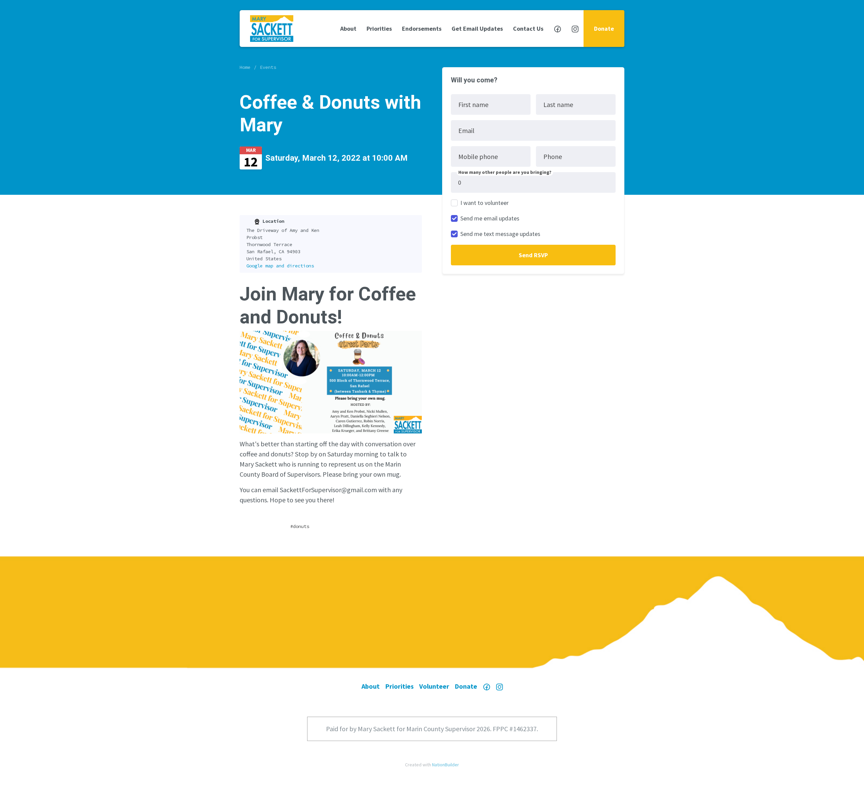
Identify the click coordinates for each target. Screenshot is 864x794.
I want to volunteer (484, 203)
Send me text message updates (500, 234)
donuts (301, 526)
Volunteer (434, 686)
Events (268, 67)
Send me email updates (489, 218)
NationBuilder (445, 765)
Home (245, 67)
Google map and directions (280, 266)
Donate (604, 28)
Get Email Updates (477, 28)
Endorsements (421, 28)
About (348, 28)
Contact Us (528, 28)
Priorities (379, 28)
